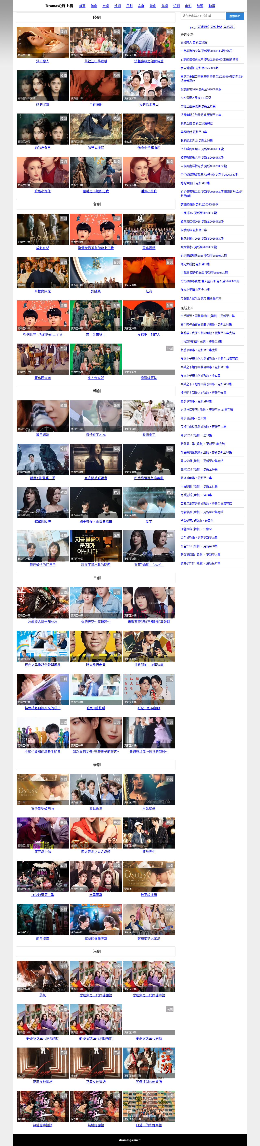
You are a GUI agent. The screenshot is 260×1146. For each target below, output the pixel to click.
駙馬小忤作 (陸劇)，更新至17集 (200, 563)
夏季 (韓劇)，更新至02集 (196, 401)
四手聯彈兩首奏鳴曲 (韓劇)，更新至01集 (206, 324)
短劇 (176, 6)
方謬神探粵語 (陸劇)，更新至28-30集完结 (207, 409)
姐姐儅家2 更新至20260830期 (199, 247)
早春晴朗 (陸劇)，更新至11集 (199, 486)
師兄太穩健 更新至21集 (195, 264)
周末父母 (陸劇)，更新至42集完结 (202, 461)
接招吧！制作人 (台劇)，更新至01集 (203, 392)
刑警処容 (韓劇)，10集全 (196, 529)
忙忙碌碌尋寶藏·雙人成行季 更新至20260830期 (210, 281)
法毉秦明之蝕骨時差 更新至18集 (201, 115)
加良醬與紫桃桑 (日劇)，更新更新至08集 (206, 452)
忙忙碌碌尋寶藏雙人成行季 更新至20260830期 (209, 174)
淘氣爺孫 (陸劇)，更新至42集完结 (202, 512)
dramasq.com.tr (130, 1140)
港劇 (153, 6)
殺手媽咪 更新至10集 (194, 230)
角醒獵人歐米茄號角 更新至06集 (201, 298)
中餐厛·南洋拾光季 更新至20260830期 (204, 272)
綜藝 (200, 6)
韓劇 (117, 6)
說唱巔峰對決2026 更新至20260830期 (204, 255)
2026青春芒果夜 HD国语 (196, 97)
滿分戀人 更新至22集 (194, 42)
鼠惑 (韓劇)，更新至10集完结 (199, 350)
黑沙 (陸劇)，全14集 (193, 418)
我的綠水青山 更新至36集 (197, 140)
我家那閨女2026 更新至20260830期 (202, 238)
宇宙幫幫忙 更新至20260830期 (199, 68)
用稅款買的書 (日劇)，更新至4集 (201, 341)
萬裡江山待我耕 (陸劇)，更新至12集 (203, 426)
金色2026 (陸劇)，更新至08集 (199, 546)
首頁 (82, 6)
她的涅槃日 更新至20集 (195, 183)
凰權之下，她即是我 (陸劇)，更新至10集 (206, 384)
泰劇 (141, 6)
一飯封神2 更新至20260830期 (199, 213)
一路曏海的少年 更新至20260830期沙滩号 (207, 51)
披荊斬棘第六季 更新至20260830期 (202, 157)
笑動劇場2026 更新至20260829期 (201, 89)
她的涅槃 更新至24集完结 (197, 123)
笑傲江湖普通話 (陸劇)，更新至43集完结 (206, 503)
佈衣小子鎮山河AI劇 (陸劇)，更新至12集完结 (209, 358)
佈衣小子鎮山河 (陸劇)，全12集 (200, 375)
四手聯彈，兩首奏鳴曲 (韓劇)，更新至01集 (208, 316)
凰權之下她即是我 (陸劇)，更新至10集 (205, 367)
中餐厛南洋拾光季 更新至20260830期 (204, 166)
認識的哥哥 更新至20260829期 (199, 204)
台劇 (106, 6)
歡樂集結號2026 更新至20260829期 (202, 221)
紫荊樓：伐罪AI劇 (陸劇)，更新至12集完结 (208, 333)
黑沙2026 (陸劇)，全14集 (196, 435)
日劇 (129, 6)
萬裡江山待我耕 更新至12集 (198, 106)
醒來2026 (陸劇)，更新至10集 (199, 469)
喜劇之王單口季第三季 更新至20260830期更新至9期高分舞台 (212, 78)
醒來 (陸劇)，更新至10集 (196, 478)
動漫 (212, 6)
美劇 (164, 6)
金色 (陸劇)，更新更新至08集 (199, 537)
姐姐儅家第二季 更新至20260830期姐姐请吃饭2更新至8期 (212, 194)
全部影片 (229, 27)
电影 (188, 6)
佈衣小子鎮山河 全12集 (195, 289)
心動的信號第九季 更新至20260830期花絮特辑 (209, 59)
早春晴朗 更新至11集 (194, 132)
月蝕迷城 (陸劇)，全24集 (196, 495)
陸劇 (94, 6)
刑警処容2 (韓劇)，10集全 (197, 520)
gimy (193, 27)
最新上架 (216, 27)
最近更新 (203, 27)
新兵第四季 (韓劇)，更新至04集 (200, 554)
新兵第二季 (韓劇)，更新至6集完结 (203, 443)
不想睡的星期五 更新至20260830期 (202, 149)
